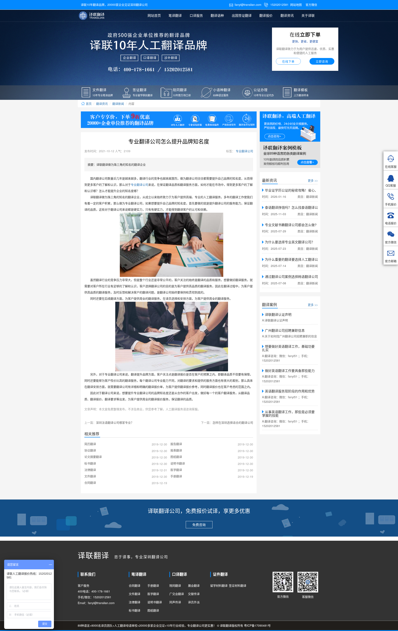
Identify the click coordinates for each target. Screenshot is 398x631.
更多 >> (313, 180)
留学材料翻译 (219, 585)
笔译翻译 (175, 15)
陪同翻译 (175, 585)
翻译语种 (217, 15)
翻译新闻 (118, 103)
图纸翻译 (153, 610)
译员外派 (194, 602)
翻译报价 (266, 15)
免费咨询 (199, 524)
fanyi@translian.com (245, 4)
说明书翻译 (154, 602)
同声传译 (175, 602)
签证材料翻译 (237, 585)
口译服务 (196, 15)
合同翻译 (134, 585)
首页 (88, 103)
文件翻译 (134, 594)
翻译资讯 (287, 15)
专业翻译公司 (244, 151)
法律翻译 (134, 602)
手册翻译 (153, 585)
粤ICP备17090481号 (257, 625)
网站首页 (154, 15)
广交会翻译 (176, 594)
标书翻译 (134, 610)
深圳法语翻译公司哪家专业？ (115, 422)
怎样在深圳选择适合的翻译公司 (232, 422)
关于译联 (308, 15)
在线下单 (288, 61)
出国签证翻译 (242, 15)
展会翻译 (194, 585)
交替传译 (194, 594)
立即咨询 (322, 61)
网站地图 (296, 4)
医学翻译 (153, 594)
